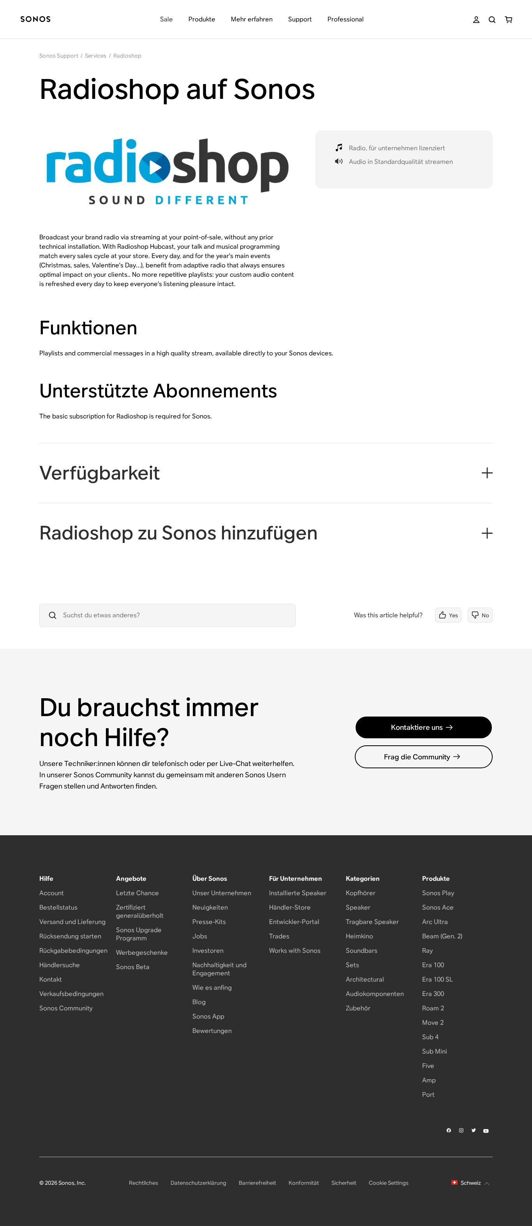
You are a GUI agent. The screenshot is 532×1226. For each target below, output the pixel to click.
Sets (352, 965)
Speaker (358, 907)
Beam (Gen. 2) (442, 936)
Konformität (304, 1182)
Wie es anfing (212, 988)
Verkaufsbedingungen (71, 994)
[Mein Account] (476, 19)
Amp (429, 1080)
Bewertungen (212, 1031)
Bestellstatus (58, 907)
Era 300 (433, 994)
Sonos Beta (133, 967)
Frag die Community (417, 756)
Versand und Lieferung (72, 922)
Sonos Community (66, 1008)
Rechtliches (143, 1182)
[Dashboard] (35, 19)
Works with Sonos (295, 951)
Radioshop (127, 55)
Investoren (208, 951)
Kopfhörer (360, 893)
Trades (279, 936)
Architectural (365, 979)
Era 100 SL (437, 979)
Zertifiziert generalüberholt (140, 911)
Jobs (199, 936)
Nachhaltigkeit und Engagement (219, 969)
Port (428, 1095)
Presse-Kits (209, 922)
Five (428, 1066)
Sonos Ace (438, 907)
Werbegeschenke (142, 952)
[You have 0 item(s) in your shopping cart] (508, 19)
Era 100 (433, 965)
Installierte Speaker (297, 893)
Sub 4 (430, 1037)
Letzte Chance (137, 893)
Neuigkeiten (210, 907)
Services (96, 55)
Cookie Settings (389, 1182)
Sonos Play (438, 893)
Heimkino (359, 936)
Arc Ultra (435, 922)
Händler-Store (290, 907)
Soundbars (361, 951)
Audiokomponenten (375, 994)
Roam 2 (433, 1008)
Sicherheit (343, 1182)
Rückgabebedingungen (73, 951)
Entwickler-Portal (294, 922)
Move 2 (433, 1023)
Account (51, 893)
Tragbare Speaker (372, 922)
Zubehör (358, 1008)
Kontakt (50, 979)
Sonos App (208, 1016)
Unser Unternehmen (221, 893)
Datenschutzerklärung (198, 1182)
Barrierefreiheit (257, 1182)
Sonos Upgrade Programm (139, 934)
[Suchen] (492, 19)
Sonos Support (58, 55)
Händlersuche (59, 965)
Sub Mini (434, 1051)
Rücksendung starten (70, 936)
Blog (199, 1002)
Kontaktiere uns (417, 727)
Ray (427, 951)
